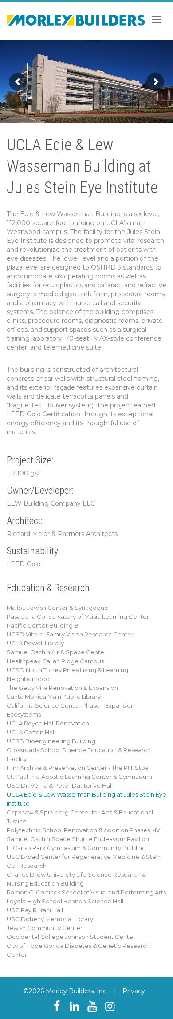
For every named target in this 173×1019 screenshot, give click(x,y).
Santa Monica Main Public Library (54, 696)
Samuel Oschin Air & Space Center (56, 652)
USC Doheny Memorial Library (50, 918)
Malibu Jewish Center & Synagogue (57, 607)
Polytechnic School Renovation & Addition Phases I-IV (83, 830)
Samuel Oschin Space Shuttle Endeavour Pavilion (78, 838)
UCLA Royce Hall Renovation (48, 723)
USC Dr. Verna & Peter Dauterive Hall (60, 785)
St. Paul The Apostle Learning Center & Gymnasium (79, 776)
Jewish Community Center (45, 927)
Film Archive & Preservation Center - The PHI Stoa (78, 767)
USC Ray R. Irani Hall (35, 910)
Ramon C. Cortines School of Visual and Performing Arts (86, 892)
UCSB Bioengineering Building (51, 741)
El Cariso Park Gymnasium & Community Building (76, 847)
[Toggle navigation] (156, 19)
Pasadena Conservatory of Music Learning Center (78, 616)
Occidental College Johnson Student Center (71, 936)
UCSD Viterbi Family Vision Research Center (70, 634)
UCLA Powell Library (35, 643)
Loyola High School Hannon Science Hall (65, 901)
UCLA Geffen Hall (31, 732)
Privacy (133, 991)
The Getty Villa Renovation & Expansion (62, 687)
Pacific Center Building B (43, 625)
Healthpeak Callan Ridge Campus (55, 661)
